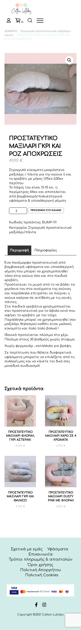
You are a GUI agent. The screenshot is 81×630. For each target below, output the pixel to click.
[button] (69, 60)
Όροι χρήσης (40, 565)
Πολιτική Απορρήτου (40, 570)
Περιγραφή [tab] (19, 250)
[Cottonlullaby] (21, 9)
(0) (22, 22)
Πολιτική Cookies (41, 575)
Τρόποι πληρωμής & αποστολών (40, 559)
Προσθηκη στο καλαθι (46, 210)
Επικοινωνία (41, 554)
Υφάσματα (57, 549)
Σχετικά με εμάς (27, 549)
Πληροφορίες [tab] (45, 250)
